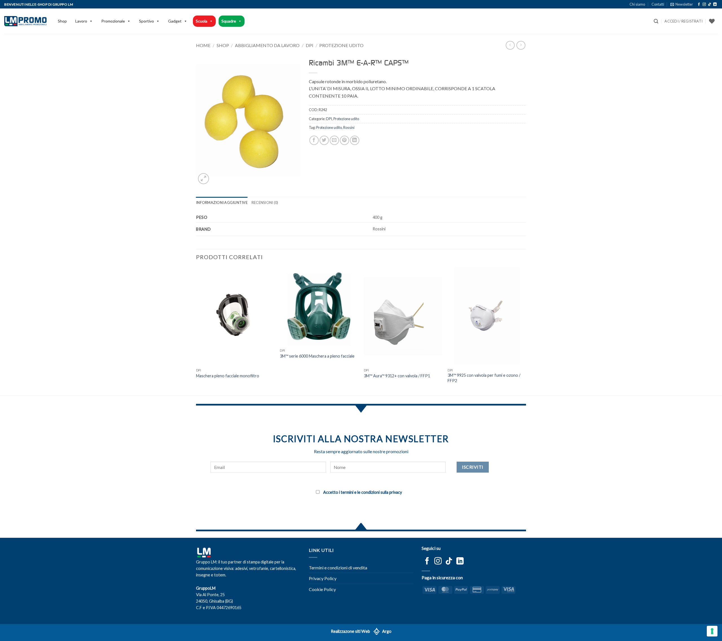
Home (203, 45)
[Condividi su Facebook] (314, 140)
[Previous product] (520, 45)
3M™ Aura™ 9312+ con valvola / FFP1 (397, 375)
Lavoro (81, 21)
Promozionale (113, 21)
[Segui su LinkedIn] (715, 4)
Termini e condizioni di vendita (338, 567)
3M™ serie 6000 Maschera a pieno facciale (317, 356)
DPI (309, 45)
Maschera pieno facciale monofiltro (227, 375)
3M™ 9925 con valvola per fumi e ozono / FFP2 (484, 378)
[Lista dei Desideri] (712, 21)
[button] (681, 4)
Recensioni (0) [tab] (265, 202)
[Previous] (196, 331)
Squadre (228, 21)
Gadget (175, 21)
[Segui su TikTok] (709, 4)
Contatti (657, 4)
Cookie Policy (322, 589)
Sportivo (146, 21)
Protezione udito (341, 45)
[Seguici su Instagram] (704, 4)
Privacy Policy (322, 578)
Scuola (201, 21)
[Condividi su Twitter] (324, 140)
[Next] (525, 331)
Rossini (349, 127)
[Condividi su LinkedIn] (354, 140)
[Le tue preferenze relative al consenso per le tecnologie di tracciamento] (712, 631)
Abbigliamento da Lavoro (267, 45)
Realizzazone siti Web (350, 631)
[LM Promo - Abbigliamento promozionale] (25, 21)
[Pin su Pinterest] (344, 140)
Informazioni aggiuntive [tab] (222, 202)
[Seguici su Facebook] (699, 4)
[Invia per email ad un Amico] (334, 140)
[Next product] (510, 45)
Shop (62, 21)
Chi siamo (637, 4)
